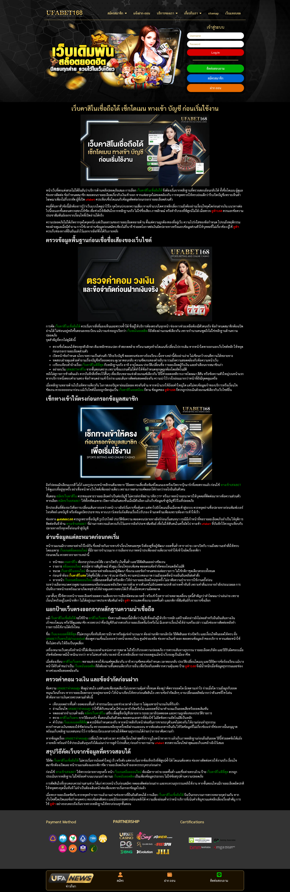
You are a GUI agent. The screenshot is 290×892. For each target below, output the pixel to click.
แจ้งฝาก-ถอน (141, 13)
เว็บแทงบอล (233, 13)
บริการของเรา (165, 13)
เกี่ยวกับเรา (191, 13)
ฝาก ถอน (215, 88)
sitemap (213, 13)
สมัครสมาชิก (115, 13)
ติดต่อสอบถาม (216, 68)
